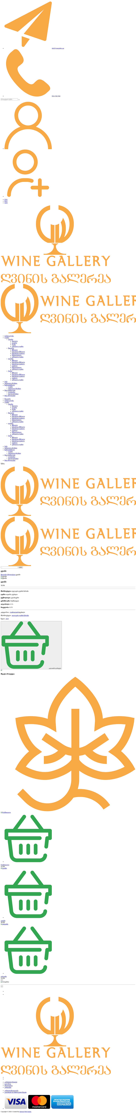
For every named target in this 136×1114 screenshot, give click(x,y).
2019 (7, 619)
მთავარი (7, 399)
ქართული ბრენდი (10, 383)
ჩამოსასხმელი (9, 385)
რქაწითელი (5, 865)
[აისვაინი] (4, 924)
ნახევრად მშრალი (18, 352)
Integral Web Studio (25, 1111)
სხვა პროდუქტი (9, 395)
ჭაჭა (5, 381)
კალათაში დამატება (55, 668)
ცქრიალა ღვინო (17, 346)
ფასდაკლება (9, 336)
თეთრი (14, 343)
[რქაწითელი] (6, 812)
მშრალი (15, 350)
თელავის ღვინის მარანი (20, 615)
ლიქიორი (11, 392)
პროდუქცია (11, 574)
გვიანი (3, 921)
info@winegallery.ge (58, 48)
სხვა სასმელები (9, 390)
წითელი (15, 341)
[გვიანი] (4, 868)
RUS (5, 201)
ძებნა (20, 567)
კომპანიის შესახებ (10, 1082)
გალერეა (7, 1084)
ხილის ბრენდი (13, 394)
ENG (6, 199)
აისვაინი (4, 976)
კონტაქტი (7, 1087)
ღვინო (6, 337)
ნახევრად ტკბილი (18, 353)
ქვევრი (10, 339)
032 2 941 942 (56, 96)
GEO (6, 203)
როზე (14, 345)
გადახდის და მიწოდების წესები (15, 1092)
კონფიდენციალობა (11, 1090)
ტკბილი (14, 366)
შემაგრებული (16, 355)
